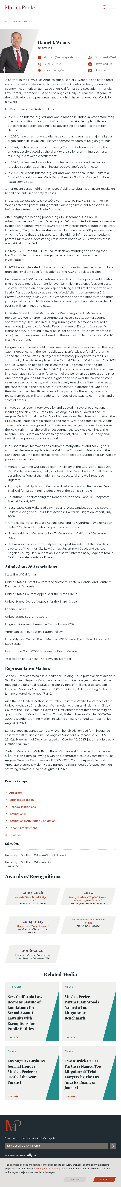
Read (11, 1037)
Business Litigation (21, 799)
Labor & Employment (23, 828)
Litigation (15, 835)
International (17, 814)
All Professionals (19, 21)
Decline (74, 1179)
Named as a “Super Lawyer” (33, 926)
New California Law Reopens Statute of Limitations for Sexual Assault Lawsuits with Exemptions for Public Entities (25, 1012)
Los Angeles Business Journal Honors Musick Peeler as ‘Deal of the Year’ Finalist (26, 1071)
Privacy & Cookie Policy (47, 1168)
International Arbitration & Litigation (32, 820)
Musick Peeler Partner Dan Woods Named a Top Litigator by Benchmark (82, 1007)
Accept (104, 1179)
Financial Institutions (22, 806)
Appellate (15, 792)
